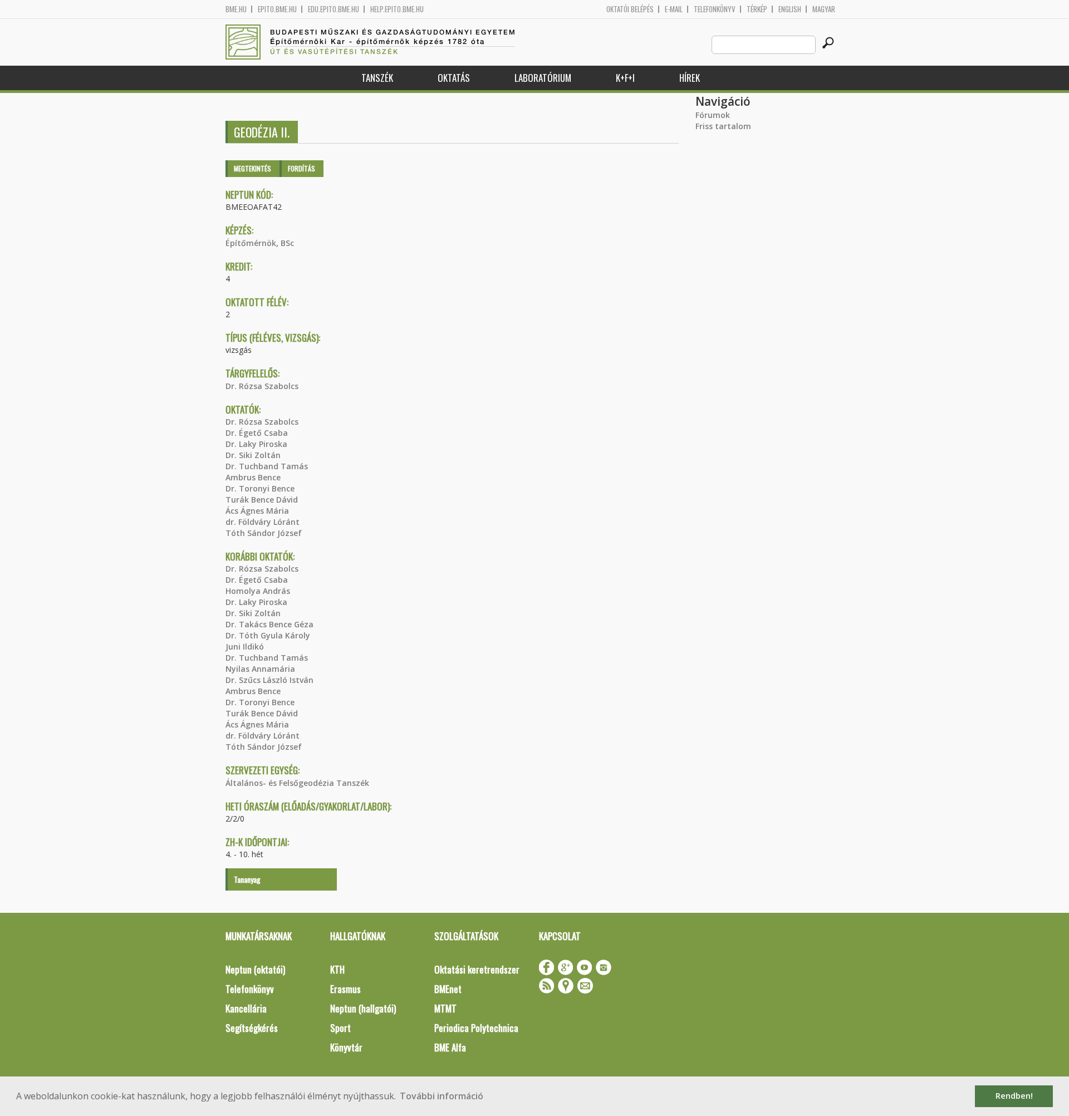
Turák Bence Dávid (261, 499)
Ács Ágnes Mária (257, 510)
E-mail (674, 9)
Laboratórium (542, 78)
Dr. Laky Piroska (256, 444)
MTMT (445, 1008)
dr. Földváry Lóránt (262, 522)
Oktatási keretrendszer (476, 969)
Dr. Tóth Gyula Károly (267, 635)
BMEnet (448, 989)
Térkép (757, 9)
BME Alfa (450, 1047)
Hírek (689, 78)
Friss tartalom (723, 126)
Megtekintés (252, 168)
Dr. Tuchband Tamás (266, 466)
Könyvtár (346, 1047)
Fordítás (301, 168)
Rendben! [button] (1014, 1095)
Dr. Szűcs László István (269, 680)
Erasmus (345, 989)
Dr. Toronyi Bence (260, 488)
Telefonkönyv (714, 9)
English (789, 9)
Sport (340, 1028)
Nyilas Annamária (260, 668)
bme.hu (236, 9)
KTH (337, 969)
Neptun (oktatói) (255, 969)
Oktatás (454, 78)
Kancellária (246, 1008)
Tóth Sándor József (263, 533)
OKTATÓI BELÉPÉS (630, 9)
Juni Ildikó (244, 646)
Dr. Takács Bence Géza (269, 624)
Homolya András (257, 591)
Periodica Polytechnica (476, 1028)
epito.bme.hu (277, 9)
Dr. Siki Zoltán (253, 455)
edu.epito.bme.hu (333, 9)
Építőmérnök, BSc (259, 243)
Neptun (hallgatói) (363, 1008)
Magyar (823, 9)
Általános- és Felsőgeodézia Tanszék (297, 783)
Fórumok (712, 115)
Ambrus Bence (253, 477)
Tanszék (377, 78)
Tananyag (247, 879)
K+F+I (625, 78)
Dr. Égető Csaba (256, 432)
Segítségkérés (251, 1028)
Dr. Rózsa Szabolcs (261, 386)
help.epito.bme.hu (397, 9)
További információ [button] (441, 1096)
